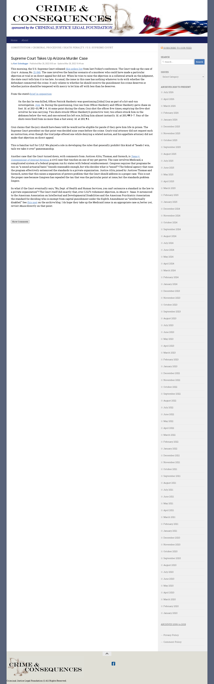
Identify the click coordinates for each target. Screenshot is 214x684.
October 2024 (170, 222)
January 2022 (170, 448)
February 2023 (170, 359)
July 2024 (168, 242)
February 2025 (170, 194)
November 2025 (171, 133)
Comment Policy (172, 641)
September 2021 (171, 475)
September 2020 (172, 558)
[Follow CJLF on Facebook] (113, 664)
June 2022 (168, 414)
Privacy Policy (171, 635)
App (37, 104)
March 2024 (169, 270)
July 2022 (168, 407)
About (25, 40)
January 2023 (170, 366)
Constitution (20, 47)
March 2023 (169, 352)
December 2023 (171, 290)
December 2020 (171, 537)
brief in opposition (41, 93)
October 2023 (170, 304)
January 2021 (170, 530)
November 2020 (171, 544)
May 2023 (168, 338)
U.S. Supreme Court (99, 47)
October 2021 (170, 469)
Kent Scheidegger (20, 63)
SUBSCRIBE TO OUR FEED (177, 47)
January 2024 (170, 284)
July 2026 (168, 92)
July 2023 (168, 325)
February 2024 (170, 277)
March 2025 (169, 188)
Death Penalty (73, 47)
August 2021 (169, 482)
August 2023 (169, 318)
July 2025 (168, 160)
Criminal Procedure (46, 47)
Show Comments (20, 221)
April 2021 (168, 510)
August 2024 (169, 236)
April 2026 (168, 99)
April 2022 (168, 427)
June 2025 (168, 167)
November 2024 (171, 215)
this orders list (74, 68)
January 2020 (170, 613)
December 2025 (171, 126)
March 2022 (169, 434)
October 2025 (170, 140)
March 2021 (169, 517)
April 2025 (168, 181)
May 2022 (168, 421)
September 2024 (172, 229)
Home (14, 40)
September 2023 (172, 311)
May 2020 (168, 585)
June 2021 (168, 496)
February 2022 (170, 441)
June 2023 (168, 332)
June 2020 (168, 578)
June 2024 (168, 249)
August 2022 (169, 400)
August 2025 (169, 153)
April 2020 (168, 592)
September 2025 (172, 147)
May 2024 (168, 256)
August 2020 (169, 565)
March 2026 (169, 105)
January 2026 (170, 119)
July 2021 (168, 489)
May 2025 (168, 174)
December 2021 (171, 455)
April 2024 (168, 263)
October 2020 (170, 551)
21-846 (37, 72)
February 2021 (170, 523)
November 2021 (171, 462)
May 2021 (168, 503)
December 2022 (171, 373)
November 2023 (171, 297)
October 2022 (170, 386)
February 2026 (171, 112)
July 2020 (168, 571)
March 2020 (169, 599)
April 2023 (168, 345)
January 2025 (170, 201)
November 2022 (171, 380)
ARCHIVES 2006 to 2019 (173, 624)
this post (32, 202)
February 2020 (171, 606)
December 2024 (171, 208)
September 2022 (172, 393)
